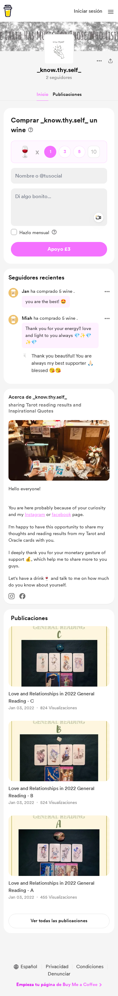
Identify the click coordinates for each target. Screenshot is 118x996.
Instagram (35, 514)
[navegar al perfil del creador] (59, 49)
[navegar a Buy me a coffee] (8, 11)
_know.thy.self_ (59, 69)
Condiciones (89, 966)
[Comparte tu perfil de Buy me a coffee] (110, 61)
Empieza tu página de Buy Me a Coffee (56, 984)
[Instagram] (11, 596)
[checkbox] (30, 232)
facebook (61, 514)
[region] (59, 186)
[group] (59, 671)
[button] (110, 11)
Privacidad (57, 966)
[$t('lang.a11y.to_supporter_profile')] (25, 355)
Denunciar (59, 974)
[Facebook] (22, 596)
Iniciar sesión (88, 11)
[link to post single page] (59, 669)
